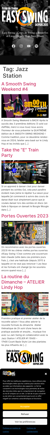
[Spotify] (36, 46)
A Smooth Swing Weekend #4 (18, 86)
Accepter (25, 406)
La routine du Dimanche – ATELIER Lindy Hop (22, 282)
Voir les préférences (25, 421)
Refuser (25, 414)
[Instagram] (21, 46)
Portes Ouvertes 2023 (24, 216)
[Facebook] (13, 46)
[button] (45, 373)
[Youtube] (28, 46)
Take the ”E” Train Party (20, 152)
